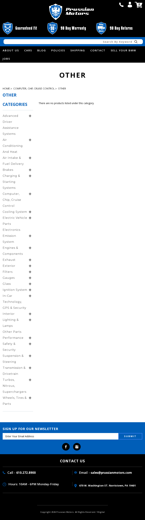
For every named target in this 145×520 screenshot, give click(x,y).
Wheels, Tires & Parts (15, 400)
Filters (8, 271)
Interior (9, 313)
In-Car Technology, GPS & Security (14, 301)
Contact (97, 50)
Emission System (9, 239)
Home (6, 89)
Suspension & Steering (13, 358)
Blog (41, 50)
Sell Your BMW (123, 50)
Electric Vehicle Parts (15, 221)
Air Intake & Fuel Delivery (13, 161)
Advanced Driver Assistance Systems (11, 125)
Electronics (11, 230)
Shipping (77, 50)
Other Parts (12, 331)
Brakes (8, 170)
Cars (28, 50)
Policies (58, 50)
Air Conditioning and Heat (13, 146)
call (121, 4)
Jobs (6, 58)
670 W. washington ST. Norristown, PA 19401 (107, 485)
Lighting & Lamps (11, 322)
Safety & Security (9, 346)
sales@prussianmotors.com (111, 473)
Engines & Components (13, 251)
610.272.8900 (26, 473)
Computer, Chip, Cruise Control (34, 89)
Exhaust (9, 259)
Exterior (9, 265)
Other (62, 89)
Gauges (9, 277)
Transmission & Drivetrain (14, 370)
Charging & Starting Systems (11, 182)
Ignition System (15, 289)
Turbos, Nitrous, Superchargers (14, 385)
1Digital (101, 512)
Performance (13, 337)
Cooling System (15, 212)
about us (11, 50)
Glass (7, 283)
